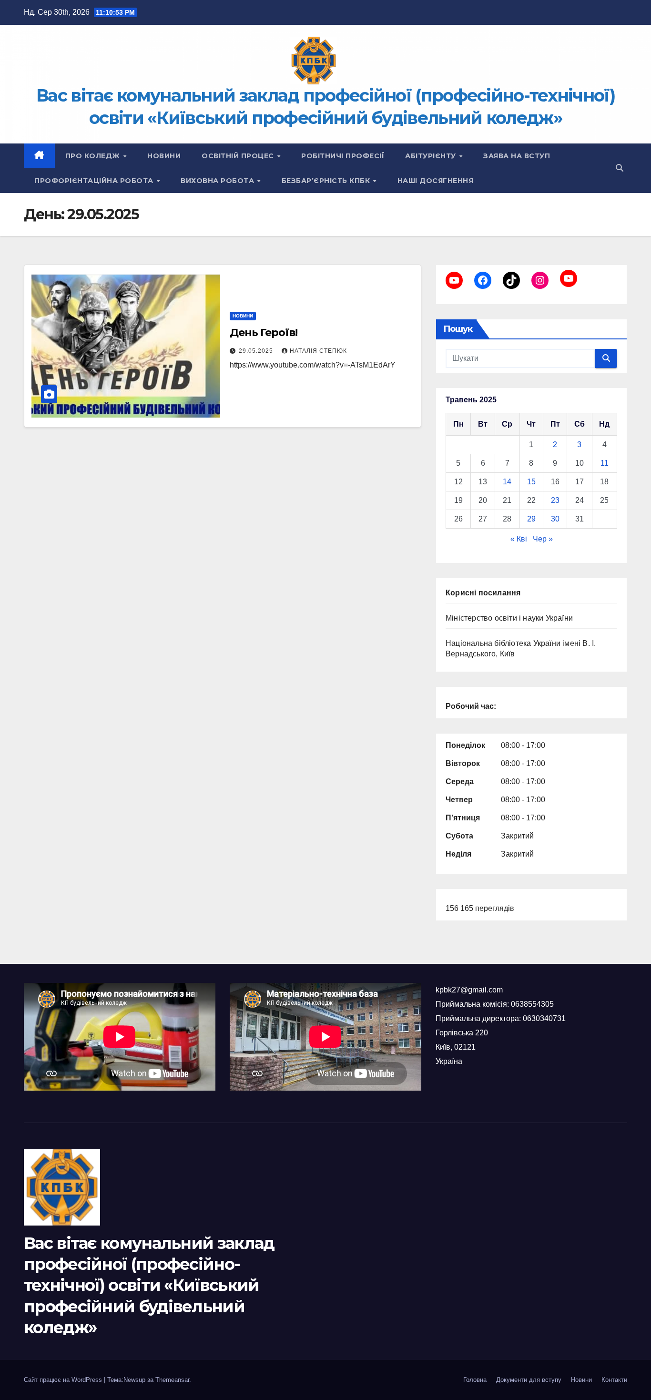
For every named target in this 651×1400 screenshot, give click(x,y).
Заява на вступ (516, 156)
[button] (619, 168)
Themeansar (172, 1379)
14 (507, 482)
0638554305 (532, 1004)
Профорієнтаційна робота (94, 180)
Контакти (614, 1379)
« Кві (518, 539)
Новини (164, 156)
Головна (475, 1379)
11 (604, 463)
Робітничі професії (342, 156)
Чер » (543, 539)
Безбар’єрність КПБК (327, 180)
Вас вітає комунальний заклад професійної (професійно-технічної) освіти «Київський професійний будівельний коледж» (149, 1285)
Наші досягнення (435, 180)
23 (555, 500)
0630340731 (544, 1018)
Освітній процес (239, 156)
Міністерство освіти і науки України (509, 618)
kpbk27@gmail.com (469, 990)
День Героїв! (263, 332)
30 (555, 519)
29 (531, 519)
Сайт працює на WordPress (64, 1379)
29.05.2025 (257, 350)
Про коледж (93, 156)
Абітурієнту (431, 156)
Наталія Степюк (318, 350)
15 (531, 482)
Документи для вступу (528, 1379)
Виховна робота (218, 180)
